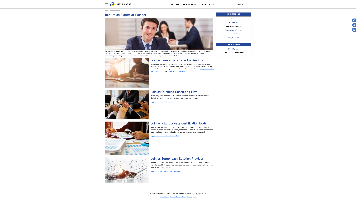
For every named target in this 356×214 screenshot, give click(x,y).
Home (106, 10)
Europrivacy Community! (177, 71)
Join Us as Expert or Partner (233, 53)
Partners (186, 4)
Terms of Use (164, 197)
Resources (195, 4)
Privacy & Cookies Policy (178, 197)
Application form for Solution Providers (165, 171)
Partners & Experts (115, 10)
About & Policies (233, 34)
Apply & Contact (233, 38)
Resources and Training (233, 30)
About (204, 4)
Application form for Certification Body (165, 136)
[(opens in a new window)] (354, 29)
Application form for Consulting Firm (164, 102)
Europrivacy (174, 4)
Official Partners (234, 49)
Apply (211, 4)
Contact (189, 197)
